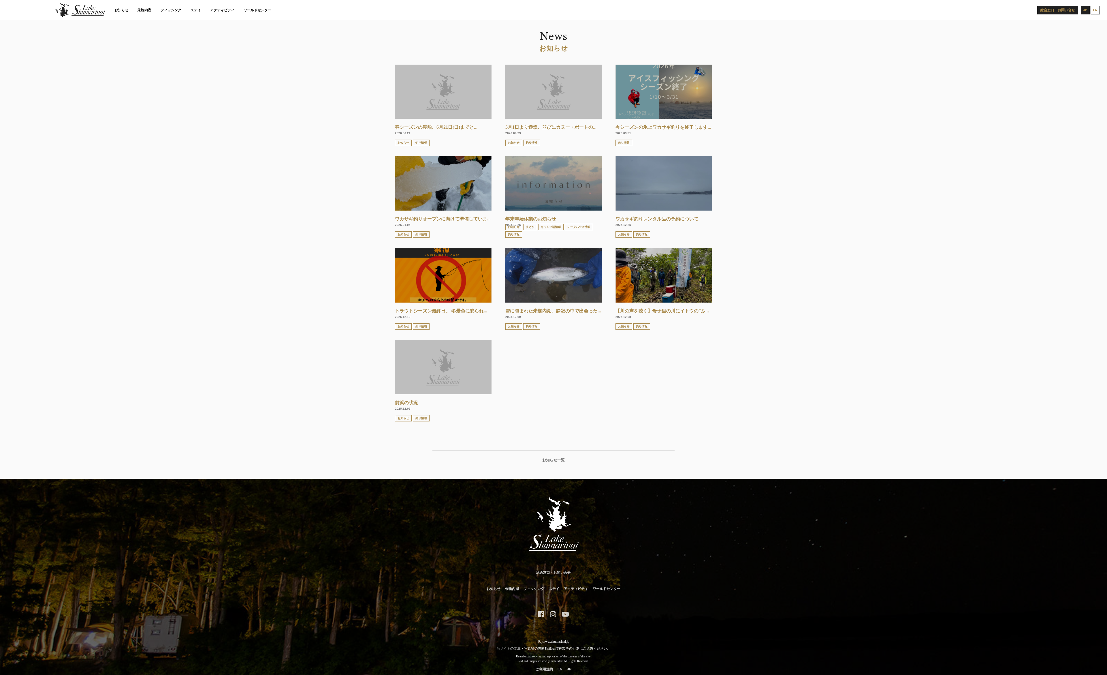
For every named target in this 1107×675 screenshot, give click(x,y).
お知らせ (121, 10)
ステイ (196, 10)
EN (560, 669)
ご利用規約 (544, 669)
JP (569, 669)
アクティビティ (222, 10)
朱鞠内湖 (144, 10)
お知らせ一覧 (553, 460)
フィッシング (171, 10)
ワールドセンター (257, 10)
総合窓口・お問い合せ (553, 573)
